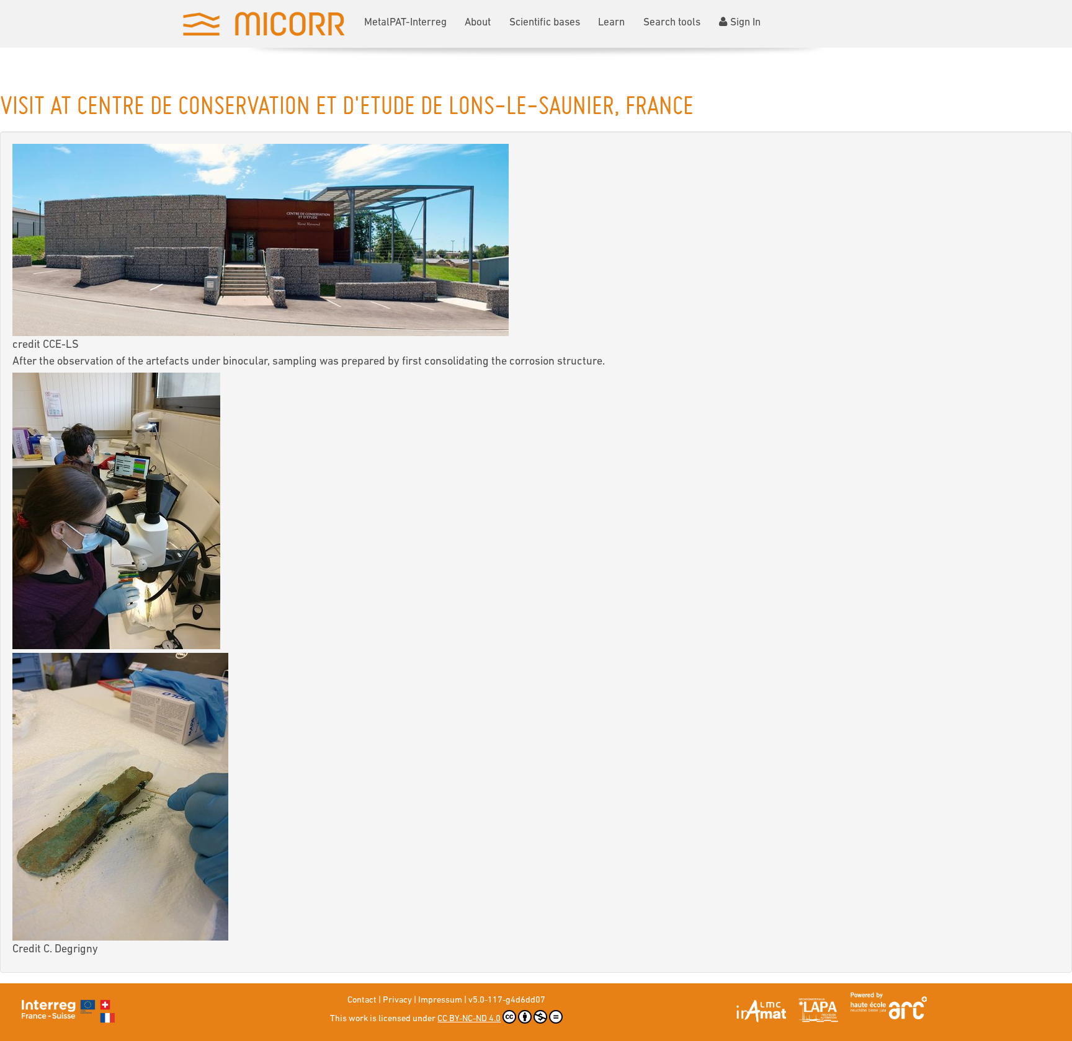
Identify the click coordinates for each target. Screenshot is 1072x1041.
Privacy (397, 1000)
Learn (611, 22)
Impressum (440, 1000)
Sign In (745, 22)
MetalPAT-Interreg (405, 22)
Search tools (671, 22)
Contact (362, 1000)
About (478, 22)
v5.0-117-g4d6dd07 (506, 1000)
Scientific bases (544, 22)
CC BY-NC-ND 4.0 (469, 1019)
